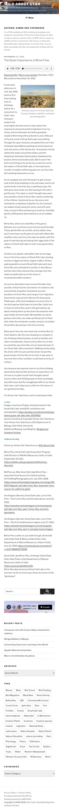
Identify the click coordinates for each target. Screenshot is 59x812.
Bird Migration (12, 695)
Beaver (9, 690)
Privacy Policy (10, 793)
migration (21, 726)
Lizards (9, 726)
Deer (37, 705)
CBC (22, 700)
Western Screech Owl (16, 757)
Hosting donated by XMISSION (17, 799)
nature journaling (34, 736)
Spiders (47, 746)
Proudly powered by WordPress (18, 796)
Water (18, 752)
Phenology (11, 741)
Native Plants (45, 731)
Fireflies (10, 711)
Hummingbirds (13, 716)
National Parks (36, 726)
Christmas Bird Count (38, 700)
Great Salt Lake (34, 711)
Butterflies (11, 700)
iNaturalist (29, 716)
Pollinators (35, 741)
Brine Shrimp (43, 695)
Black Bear (28, 695)
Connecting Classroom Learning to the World (26, 644)
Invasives (28, 721)
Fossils (20, 711)
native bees (11, 731)
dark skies (26, 705)
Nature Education (14, 736)
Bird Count (30, 690)
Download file (10, 75)
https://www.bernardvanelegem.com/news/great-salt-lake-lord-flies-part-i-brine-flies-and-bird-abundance (28, 509)
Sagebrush (11, 746)
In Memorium (43, 716)
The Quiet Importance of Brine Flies (26, 60)
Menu (31, 18)
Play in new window (28, 75)
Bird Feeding (45, 690)
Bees (18, 690)
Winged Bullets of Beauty (16, 639)
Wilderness (36, 757)
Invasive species (44, 721)
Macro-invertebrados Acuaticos (19, 656)
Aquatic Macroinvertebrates (17, 650)
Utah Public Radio (34, 802)
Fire (45, 705)
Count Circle (12, 705)
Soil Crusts (34, 746)
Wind (47, 757)
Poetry (23, 741)
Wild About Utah (22, 4)
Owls (48, 736)
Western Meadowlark (34, 752)
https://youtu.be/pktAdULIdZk (18, 566)
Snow (22, 746)
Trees (8, 752)
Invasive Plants (13, 721)
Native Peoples (27, 731)
